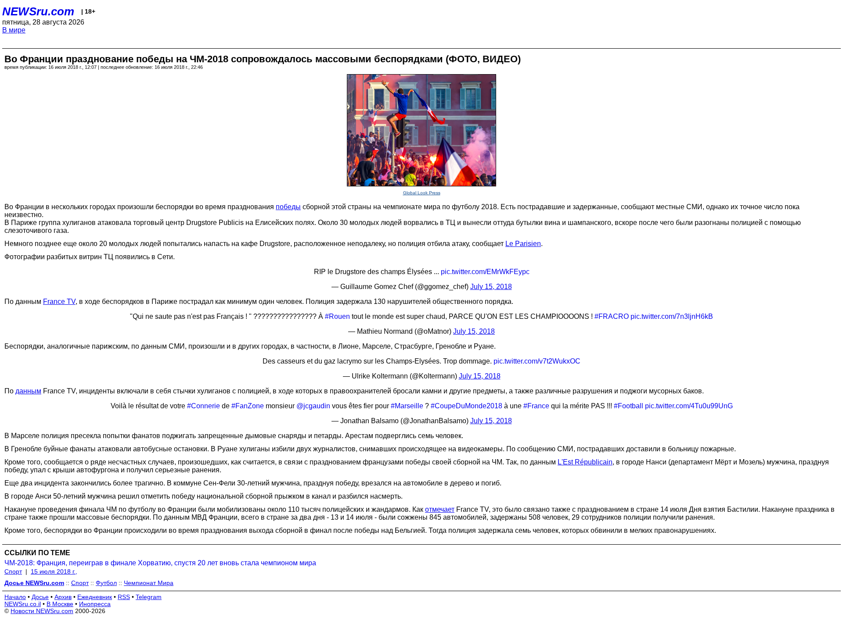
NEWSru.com (38, 11)
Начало (15, 596)
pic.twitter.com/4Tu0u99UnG (689, 406)
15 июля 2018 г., (54, 571)
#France (536, 406)
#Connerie (203, 406)
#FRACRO (611, 316)
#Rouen (337, 316)
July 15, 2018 (491, 286)
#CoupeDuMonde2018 (466, 406)
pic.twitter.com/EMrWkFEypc (485, 271)
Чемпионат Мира (148, 582)
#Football (628, 406)
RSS (124, 596)
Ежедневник (94, 596)
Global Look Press (421, 192)
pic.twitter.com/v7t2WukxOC (537, 361)
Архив (63, 596)
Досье (40, 596)
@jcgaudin (313, 406)
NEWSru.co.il (22, 603)
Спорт (13, 571)
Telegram (149, 596)
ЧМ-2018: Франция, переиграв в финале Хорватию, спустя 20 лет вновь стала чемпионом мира (160, 563)
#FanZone (247, 406)
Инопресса (95, 603)
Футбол (106, 582)
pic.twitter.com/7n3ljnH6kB (671, 316)
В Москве (60, 603)
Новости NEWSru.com (42, 610)
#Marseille (407, 406)
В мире (13, 30)
